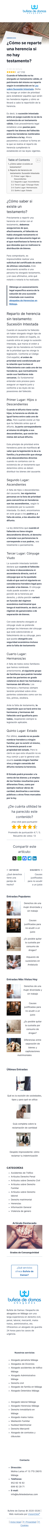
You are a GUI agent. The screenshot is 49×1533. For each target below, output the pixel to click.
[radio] (14, 827)
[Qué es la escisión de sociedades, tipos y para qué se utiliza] (23, 1083)
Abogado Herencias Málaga (25, 1406)
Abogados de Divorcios (22, 1364)
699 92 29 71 (17, 1486)
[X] (14, 858)
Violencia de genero (21, 1211)
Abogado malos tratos (22, 1417)
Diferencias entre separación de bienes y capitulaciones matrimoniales (29, 1047)
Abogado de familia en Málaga (26, 1387)
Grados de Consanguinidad (24, 1252)
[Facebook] (24, 858)
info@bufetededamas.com (24, 1494)
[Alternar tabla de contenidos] (37, 160)
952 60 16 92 (17, 1483)
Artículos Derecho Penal (23, 1176)
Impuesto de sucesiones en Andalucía (32, 961)
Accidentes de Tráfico (22, 1173)
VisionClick (34, 1514)
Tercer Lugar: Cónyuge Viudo (27, 185)
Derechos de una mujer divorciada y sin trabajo (32, 907)
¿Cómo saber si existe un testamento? (21, 165)
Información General (21, 1207)
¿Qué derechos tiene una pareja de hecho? (14, 877)
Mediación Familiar (20, 1421)
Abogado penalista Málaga (24, 1360)
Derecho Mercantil (20, 1428)
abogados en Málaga (17, 1313)
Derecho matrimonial (21, 1199)
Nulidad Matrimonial (21, 1425)
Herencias (11, 38)
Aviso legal (15, 1522)
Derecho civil (17, 1383)
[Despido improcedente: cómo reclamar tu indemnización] (23, 1140)
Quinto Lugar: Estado (23, 190)
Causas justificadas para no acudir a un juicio (35, 877)
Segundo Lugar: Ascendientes (26, 182)
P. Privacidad (29, 1522)
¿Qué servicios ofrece (24, 1271)
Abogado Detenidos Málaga (25, 1390)
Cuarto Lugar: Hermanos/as (26, 188)
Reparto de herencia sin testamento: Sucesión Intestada (24, 171)
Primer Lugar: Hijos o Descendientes (22, 177)
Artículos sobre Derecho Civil (25, 1180)
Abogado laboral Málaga (23, 1402)
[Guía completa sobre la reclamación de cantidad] (23, 1111)
